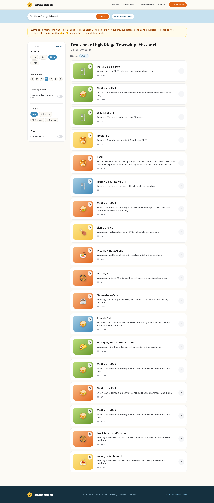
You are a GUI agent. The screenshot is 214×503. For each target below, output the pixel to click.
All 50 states (101, 494)
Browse (115, 4)
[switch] (46, 96)
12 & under (45, 114)
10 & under (37, 120)
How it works (129, 4)
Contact (132, 494)
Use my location (124, 16)
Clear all (58, 46)
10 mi (43, 57)
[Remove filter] (86, 56)
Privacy (113, 494)
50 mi (34, 63)
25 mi (52, 57)
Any (34, 114)
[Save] (90, 66)
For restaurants (147, 4)
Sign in (161, 4)
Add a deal (88, 494)
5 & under (51, 120)
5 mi (34, 57)
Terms (123, 494)
